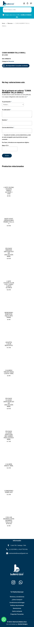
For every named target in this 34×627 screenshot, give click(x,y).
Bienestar (10, 23)
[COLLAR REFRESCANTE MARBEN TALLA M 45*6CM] (8, 506)
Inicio (3, 23)
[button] (31, 3)
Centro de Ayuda (17, 611)
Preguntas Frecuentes (17, 614)
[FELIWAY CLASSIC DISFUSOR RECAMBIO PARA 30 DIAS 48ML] (8, 420)
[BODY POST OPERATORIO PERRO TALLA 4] (8, 208)
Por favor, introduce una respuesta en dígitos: (15, 142)
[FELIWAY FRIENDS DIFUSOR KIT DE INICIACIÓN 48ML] (8, 237)
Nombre (5, 120)
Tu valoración (6, 109)
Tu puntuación (7, 101)
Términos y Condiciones (17, 596)
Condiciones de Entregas (17, 602)
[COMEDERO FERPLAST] (8, 480)
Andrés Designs (22, 624)
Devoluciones (17, 608)
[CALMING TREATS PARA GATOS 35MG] (8, 359)
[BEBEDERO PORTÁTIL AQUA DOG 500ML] (8, 301)
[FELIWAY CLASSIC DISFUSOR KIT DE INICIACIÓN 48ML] (8, 387)
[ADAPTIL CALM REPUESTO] (8, 331)
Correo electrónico (8, 127)
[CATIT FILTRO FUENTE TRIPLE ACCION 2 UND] (8, 176)
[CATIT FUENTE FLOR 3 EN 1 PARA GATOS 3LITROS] (8, 270)
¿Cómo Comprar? (17, 599)
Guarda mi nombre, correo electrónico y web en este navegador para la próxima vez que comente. (16, 137)
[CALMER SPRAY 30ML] (8, 453)
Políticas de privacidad (17, 605)
